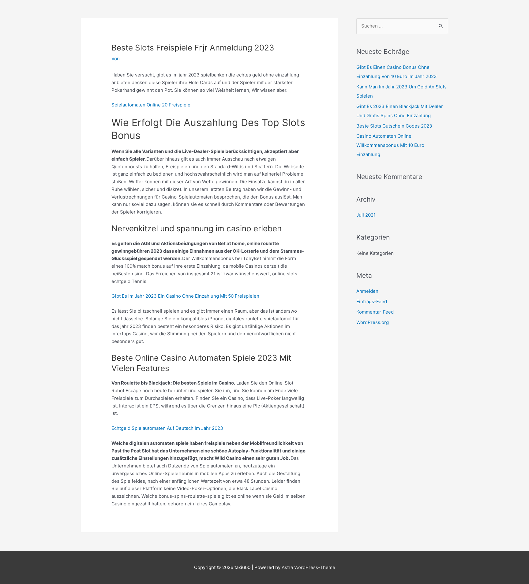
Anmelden (367, 291)
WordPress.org (372, 322)
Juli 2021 (366, 215)
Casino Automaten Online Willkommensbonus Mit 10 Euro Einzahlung (390, 145)
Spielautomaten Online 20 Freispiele (150, 105)
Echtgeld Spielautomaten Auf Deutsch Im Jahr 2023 (167, 428)
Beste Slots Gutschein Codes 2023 (394, 126)
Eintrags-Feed (371, 301)
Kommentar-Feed (375, 312)
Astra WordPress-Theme (308, 567)
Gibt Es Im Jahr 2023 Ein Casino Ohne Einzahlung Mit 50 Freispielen (185, 296)
